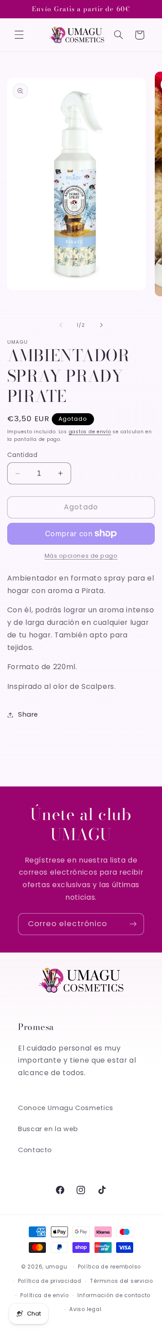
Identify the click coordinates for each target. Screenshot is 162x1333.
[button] (19, 35)
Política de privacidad (49, 1281)
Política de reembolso (109, 1266)
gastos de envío (90, 431)
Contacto (35, 1149)
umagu (56, 1266)
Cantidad (22, 455)
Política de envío (44, 1295)
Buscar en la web (48, 1128)
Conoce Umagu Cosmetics (65, 1107)
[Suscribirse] (133, 924)
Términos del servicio (121, 1281)
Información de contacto (113, 1295)
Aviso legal (85, 1309)
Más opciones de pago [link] (81, 556)
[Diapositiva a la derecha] (101, 325)
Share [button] (28, 714)
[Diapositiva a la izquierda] (61, 325)
